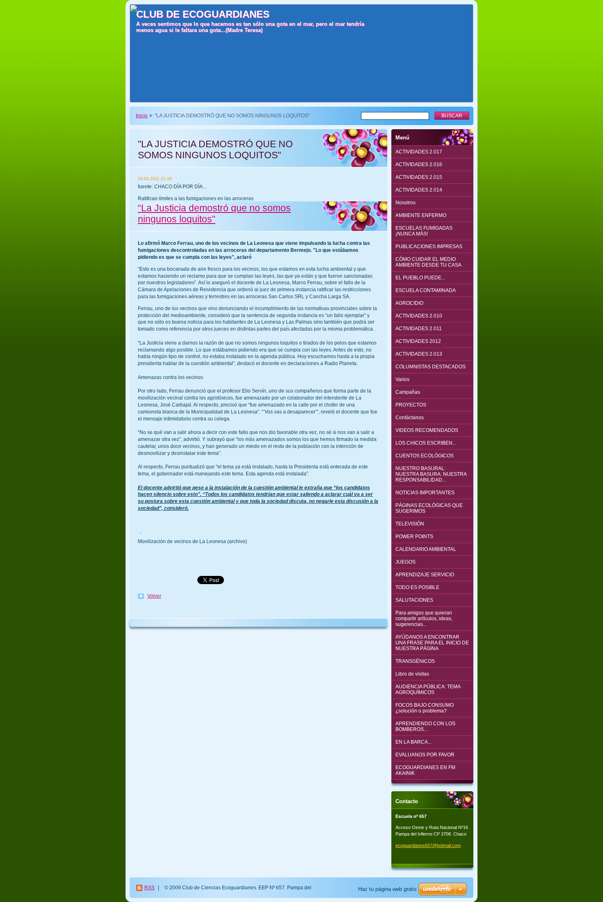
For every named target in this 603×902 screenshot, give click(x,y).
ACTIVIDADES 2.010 (418, 316)
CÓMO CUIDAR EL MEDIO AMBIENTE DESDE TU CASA (428, 262)
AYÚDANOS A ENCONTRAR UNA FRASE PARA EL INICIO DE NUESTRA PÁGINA (432, 642)
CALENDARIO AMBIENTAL (425, 549)
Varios (402, 379)
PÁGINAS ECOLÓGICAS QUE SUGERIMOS (429, 508)
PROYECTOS (410, 405)
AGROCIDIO (409, 303)
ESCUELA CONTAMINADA (425, 290)
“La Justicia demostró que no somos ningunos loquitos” (214, 213)
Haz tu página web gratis (387, 889)
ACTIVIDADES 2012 (418, 341)
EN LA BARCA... (413, 742)
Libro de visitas (412, 674)
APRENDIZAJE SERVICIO (424, 575)
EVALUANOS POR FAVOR (425, 755)
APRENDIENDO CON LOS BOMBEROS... (425, 726)
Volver (154, 596)
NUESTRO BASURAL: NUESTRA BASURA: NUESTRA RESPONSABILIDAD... (431, 474)
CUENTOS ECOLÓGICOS (424, 456)
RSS (149, 888)
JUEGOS (405, 562)
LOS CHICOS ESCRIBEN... (425, 443)
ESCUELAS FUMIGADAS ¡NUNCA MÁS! (423, 231)
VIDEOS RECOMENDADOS (426, 430)
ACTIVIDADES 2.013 (418, 354)
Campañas (407, 392)
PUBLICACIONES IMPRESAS (428, 246)
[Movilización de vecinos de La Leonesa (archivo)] (141, 534)
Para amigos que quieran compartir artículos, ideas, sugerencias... (423, 618)
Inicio (142, 116)
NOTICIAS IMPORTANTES (425, 493)
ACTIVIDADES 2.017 (418, 152)
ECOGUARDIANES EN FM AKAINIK (425, 770)
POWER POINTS (414, 536)
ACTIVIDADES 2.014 (418, 190)
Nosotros (405, 203)
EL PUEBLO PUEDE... (420, 278)
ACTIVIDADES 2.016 (418, 164)
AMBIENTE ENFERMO (420, 215)
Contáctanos (409, 417)
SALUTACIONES (414, 600)
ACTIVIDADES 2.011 (418, 328)
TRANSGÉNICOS (415, 661)
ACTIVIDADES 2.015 (418, 177)
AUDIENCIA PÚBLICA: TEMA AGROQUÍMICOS (428, 689)
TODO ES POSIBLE (417, 587)
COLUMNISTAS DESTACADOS (430, 367)
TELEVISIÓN (409, 524)
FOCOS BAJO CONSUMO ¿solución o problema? (424, 708)
